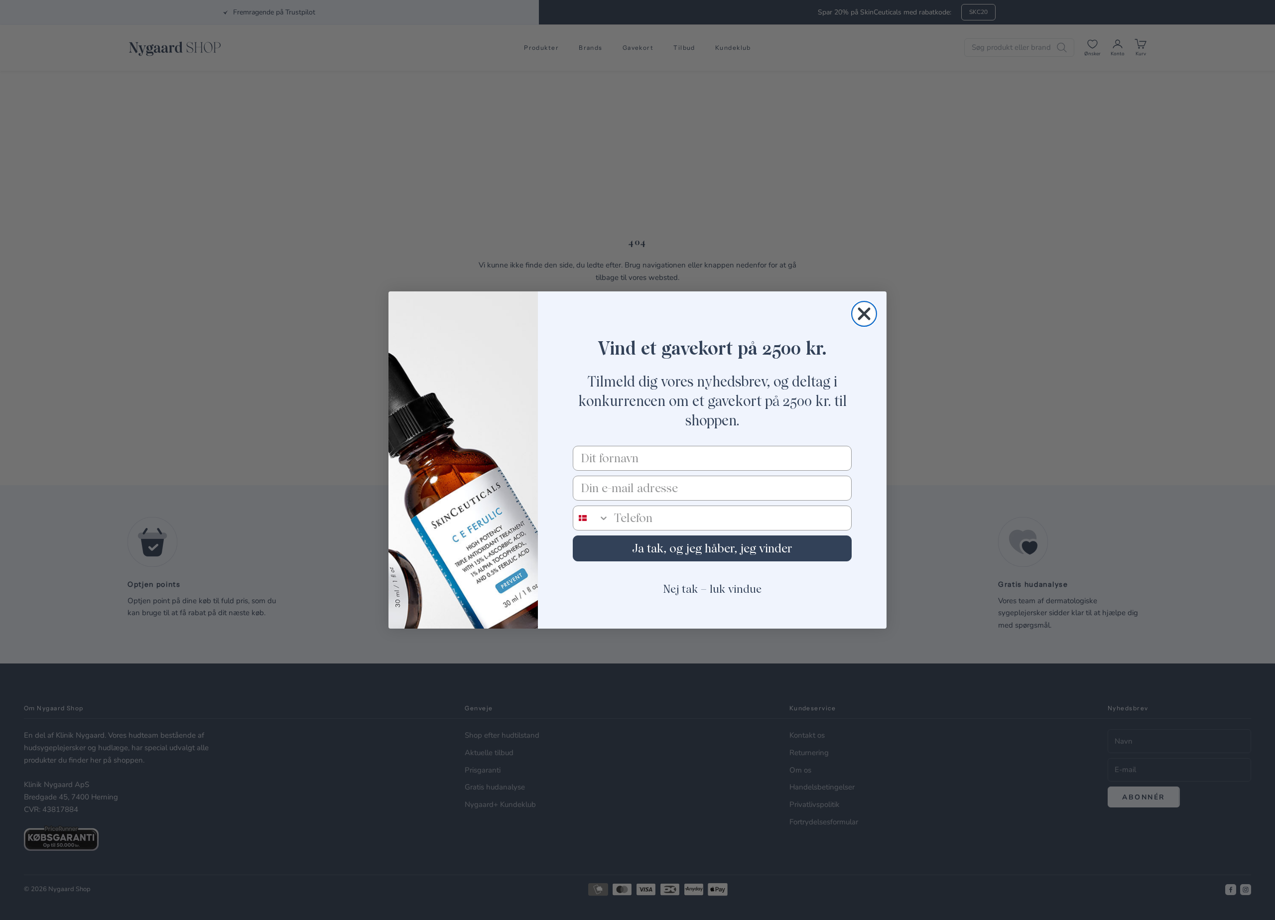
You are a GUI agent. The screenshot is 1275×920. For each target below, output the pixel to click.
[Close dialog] (864, 313)
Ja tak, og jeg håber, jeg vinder (712, 548)
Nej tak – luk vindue (712, 588)
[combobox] (591, 518)
